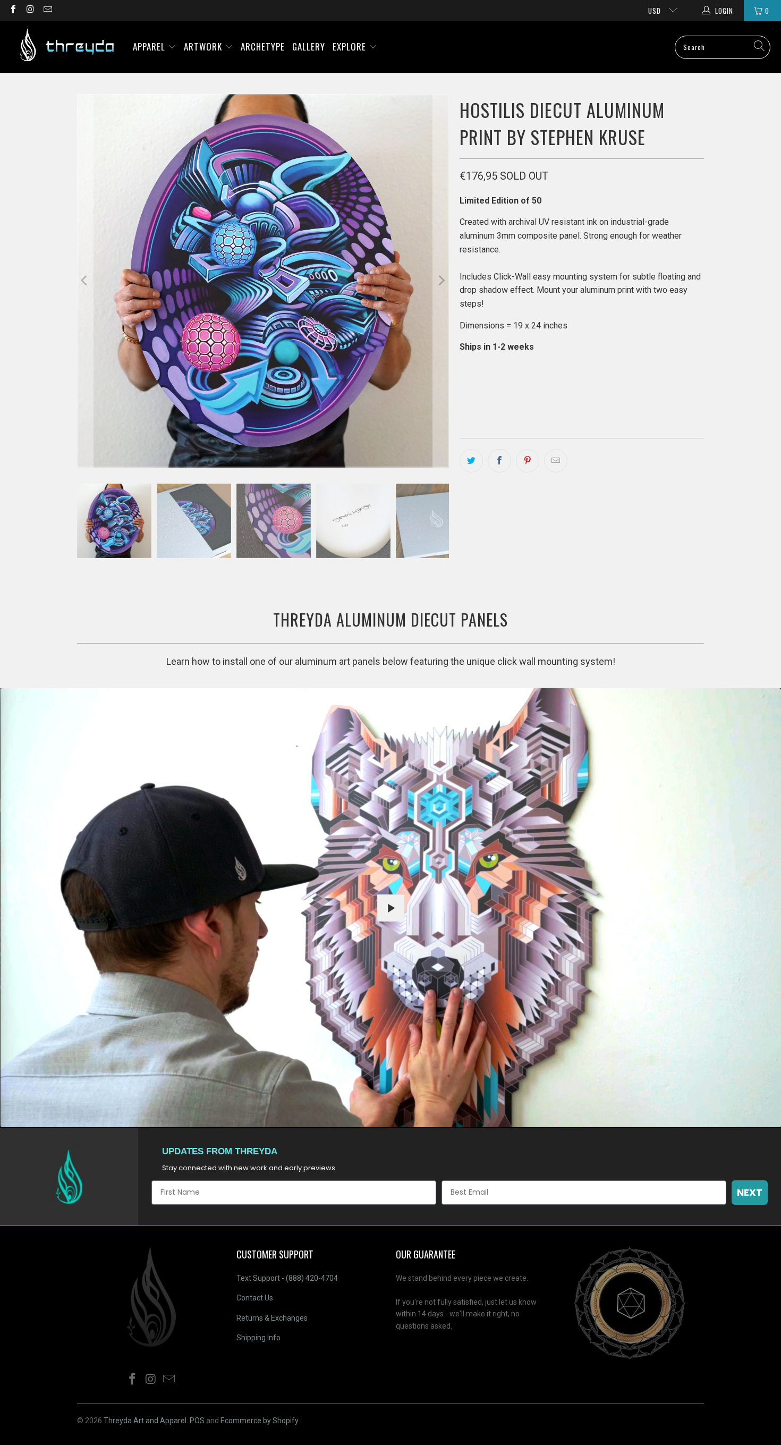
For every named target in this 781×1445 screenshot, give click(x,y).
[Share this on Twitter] (471, 460)
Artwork (204, 46)
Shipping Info (258, 1337)
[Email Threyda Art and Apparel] (47, 10)
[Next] (440, 280)
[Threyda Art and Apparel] (66, 47)
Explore (351, 46)
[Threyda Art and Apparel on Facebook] (13, 10)
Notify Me (567, 393)
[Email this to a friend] (555, 460)
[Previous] (85, 280)
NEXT (749, 1192)
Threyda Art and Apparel (145, 1420)
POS (197, 1420)
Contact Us (254, 1298)
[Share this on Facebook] (499, 460)
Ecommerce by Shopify (259, 1420)
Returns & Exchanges (272, 1318)
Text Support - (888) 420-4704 (287, 1278)
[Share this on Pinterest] (527, 460)
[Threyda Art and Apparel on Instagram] (30, 10)
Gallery (308, 46)
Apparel (150, 46)
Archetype (263, 46)
